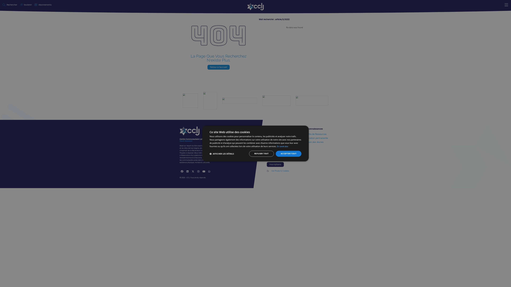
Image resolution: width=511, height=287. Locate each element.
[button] (222, 153)
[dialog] (255, 143)
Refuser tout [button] (261, 153)
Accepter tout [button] (288, 153)
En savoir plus (282, 146)
